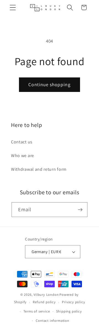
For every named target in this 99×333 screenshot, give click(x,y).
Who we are (22, 155)
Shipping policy (69, 311)
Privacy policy (73, 302)
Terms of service (36, 311)
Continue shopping (49, 84)
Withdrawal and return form (39, 169)
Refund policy (44, 302)
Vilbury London (46, 294)
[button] (13, 8)
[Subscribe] (80, 209)
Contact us (21, 142)
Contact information (52, 320)
